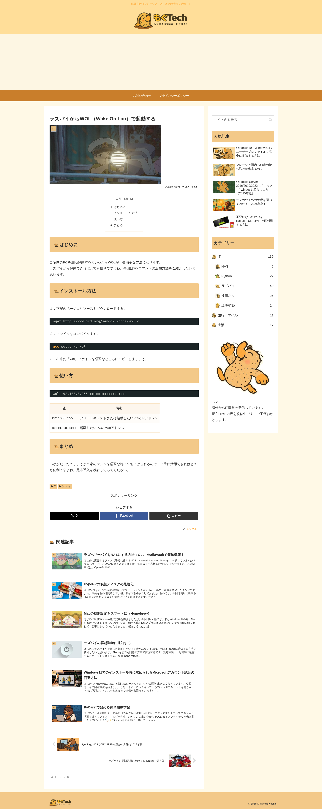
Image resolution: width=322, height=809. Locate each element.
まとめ (118, 225)
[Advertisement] (161, 62)
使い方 (118, 219)
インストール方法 (126, 213)
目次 (118, 198)
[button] (173, 516)
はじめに (120, 207)
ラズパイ (66, 486)
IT (55, 486)
